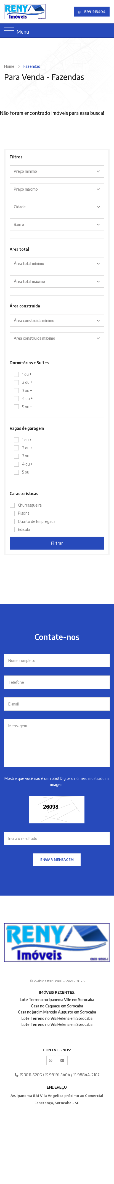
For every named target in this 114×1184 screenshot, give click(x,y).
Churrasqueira (30, 505)
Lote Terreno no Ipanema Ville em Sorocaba (57, 999)
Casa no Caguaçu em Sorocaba (57, 1006)
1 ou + (26, 374)
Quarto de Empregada (36, 521)
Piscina (24, 513)
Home (9, 66)
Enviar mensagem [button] (57, 860)
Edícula (24, 529)
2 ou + (27, 382)
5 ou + (27, 406)
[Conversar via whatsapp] (51, 1060)
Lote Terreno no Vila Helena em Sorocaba (57, 1018)
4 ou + (27, 398)
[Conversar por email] (63, 1060)
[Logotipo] (8, 11)
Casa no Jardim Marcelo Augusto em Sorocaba (57, 1012)
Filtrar (57, 543)
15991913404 (94, 11)
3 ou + (27, 390)
